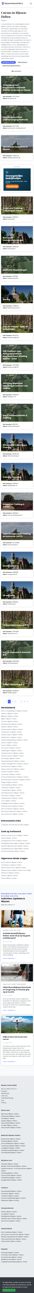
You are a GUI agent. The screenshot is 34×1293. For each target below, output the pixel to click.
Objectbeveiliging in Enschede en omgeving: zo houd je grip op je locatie (17, 989)
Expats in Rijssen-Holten (9, 727)
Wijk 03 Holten (22, 62)
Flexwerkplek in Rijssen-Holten (12, 729)
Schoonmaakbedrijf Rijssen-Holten (13, 1198)
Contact (4, 1091)
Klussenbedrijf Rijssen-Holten (11, 1191)
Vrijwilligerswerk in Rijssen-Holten (13, 803)
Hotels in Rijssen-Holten (9, 876)
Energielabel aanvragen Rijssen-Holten (15, 849)
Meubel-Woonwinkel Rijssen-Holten (13, 1166)
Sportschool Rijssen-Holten (10, 1221)
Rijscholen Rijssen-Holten (10, 1114)
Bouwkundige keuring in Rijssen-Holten (14, 846)
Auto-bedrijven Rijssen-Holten (11, 1232)
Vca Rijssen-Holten (8, 1214)
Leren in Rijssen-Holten (9, 745)
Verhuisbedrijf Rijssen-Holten (11, 1153)
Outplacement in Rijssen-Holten (12, 753)
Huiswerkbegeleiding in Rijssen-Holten (14, 740)
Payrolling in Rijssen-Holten (10, 758)
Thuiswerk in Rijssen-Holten (10, 788)
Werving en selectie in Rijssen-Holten (14, 811)
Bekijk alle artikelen (7, 905)
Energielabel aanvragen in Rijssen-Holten (15, 843)
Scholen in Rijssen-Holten (10, 772)
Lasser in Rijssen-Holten (9, 743)
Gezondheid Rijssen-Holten (10, 1123)
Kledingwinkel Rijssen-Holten (11, 1216)
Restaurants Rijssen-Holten (10, 1139)
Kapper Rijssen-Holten (9, 1121)
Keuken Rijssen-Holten (9, 1212)
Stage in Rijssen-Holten (9, 782)
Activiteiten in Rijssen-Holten (11, 865)
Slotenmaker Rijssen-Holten (11, 1241)
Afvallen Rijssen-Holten (9, 1125)
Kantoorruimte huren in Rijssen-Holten (14, 835)
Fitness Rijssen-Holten (9, 878)
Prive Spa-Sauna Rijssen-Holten (12, 1255)
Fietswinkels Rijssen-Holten (10, 1116)
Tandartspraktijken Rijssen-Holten (13, 1146)
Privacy (3, 1103)
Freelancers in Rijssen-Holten (11, 732)
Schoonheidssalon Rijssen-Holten (13, 1143)
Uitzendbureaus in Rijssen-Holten (12, 793)
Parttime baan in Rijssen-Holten (12, 756)
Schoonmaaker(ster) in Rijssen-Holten (14, 777)
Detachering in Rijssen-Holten (11, 724)
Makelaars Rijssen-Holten (10, 1200)
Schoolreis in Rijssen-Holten (11, 774)
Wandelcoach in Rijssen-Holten (12, 806)
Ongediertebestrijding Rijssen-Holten (14, 1262)
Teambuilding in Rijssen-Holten (12, 785)
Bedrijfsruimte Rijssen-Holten (11, 1259)
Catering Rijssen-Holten (9, 1141)
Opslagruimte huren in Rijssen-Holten (14, 841)
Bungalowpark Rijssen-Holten (11, 1180)
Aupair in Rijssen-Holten (9, 713)
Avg (2, 1100)
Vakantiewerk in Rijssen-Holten (12, 798)
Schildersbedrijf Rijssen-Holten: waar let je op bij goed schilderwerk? (16, 935)
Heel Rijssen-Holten (8, 62)
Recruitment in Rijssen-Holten (11, 766)
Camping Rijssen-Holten (9, 1173)
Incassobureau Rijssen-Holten (11, 1257)
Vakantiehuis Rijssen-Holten (11, 1178)
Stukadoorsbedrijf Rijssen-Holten (12, 1150)
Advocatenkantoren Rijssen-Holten (13, 1239)
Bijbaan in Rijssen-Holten (9, 716)
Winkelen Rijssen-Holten (9, 1164)
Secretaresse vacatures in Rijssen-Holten (15, 780)
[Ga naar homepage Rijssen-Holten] (12, 3)
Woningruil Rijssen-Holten (10, 1253)
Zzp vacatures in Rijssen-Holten (12, 814)
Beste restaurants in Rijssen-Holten (13, 868)
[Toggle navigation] (31, 3)
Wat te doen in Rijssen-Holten (11, 862)
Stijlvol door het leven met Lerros (15, 1038)
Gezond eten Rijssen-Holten (11, 1128)
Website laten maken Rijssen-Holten (14, 1219)
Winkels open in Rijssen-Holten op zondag (16, 870)
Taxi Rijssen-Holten (8, 1118)
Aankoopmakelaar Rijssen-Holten (13, 851)
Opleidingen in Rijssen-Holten (11, 751)
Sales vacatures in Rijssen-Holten (13, 769)
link (13, 825)
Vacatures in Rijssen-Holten (11, 796)
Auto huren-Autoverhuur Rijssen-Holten (15, 1234)
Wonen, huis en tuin (11, 930)
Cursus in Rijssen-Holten (9, 721)
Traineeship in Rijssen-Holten (11, 790)
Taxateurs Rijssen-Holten (10, 1196)
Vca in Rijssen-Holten (8, 801)
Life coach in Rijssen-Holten (10, 748)
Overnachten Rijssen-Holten (11, 1175)
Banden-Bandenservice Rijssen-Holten (15, 1237)
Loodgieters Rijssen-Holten (10, 1148)
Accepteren (9, 1290)
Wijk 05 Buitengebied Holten (11, 66)
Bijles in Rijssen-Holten (9, 719)
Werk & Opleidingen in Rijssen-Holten (14, 711)
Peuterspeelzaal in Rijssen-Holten (13, 761)
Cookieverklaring (7, 1098)
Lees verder (8, 958)
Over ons (4, 1096)
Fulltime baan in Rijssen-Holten (12, 735)
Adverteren (5, 1093)
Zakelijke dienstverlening (14, 984)
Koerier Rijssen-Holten (9, 838)
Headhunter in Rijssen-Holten (11, 737)
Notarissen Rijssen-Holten (10, 1194)
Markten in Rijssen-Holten (10, 873)
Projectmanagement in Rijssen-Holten (14, 764)
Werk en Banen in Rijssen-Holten (12, 809)
